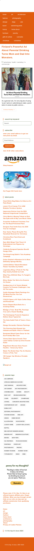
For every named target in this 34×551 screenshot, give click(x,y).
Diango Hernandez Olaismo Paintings (16, 325)
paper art (17, 444)
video (17, 454)
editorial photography (12, 411)
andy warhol (8, 385)
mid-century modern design (13, 431)
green (6, 418)
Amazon (11, 495)
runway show (22, 450)
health (14, 62)
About (5, 523)
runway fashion (9, 450)
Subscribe (9, 146)
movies (6, 437)
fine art (20, 414)
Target (27, 495)
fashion (5, 515)
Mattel (6, 428)
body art (7, 395)
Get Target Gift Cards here (12, 191)
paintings (7, 444)
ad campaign (8, 378)
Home (5, 509)
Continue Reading (9, 110)
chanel (6, 401)
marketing (20, 62)
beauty (26, 392)
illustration (8, 421)
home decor (16, 418)
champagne (25, 398)
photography (9, 447)
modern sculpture (22, 434)
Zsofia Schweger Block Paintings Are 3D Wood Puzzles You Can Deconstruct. (16, 294)
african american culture (13, 382)
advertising (7, 62)
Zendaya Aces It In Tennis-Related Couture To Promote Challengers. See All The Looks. (16, 287)
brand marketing (20, 395)
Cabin (6, 398)
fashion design (9, 414)
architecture (21, 385)
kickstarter (20, 421)
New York (15, 437)
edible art (8, 408)
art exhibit (8, 388)
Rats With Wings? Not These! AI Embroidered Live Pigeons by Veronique (14, 244)
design (22, 405)
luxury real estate (23, 424)
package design (21, 441)
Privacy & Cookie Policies (12, 525)
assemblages (9, 392)
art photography (21, 388)
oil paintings (8, 441)
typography (8, 454)
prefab (19, 447)
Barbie (19, 392)
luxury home (8, 424)
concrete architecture (20, 401)
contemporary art (10, 405)
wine (24, 454)
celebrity (14, 398)
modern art (8, 434)
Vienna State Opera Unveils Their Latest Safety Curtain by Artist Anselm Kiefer (16, 340)
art (4, 511)
